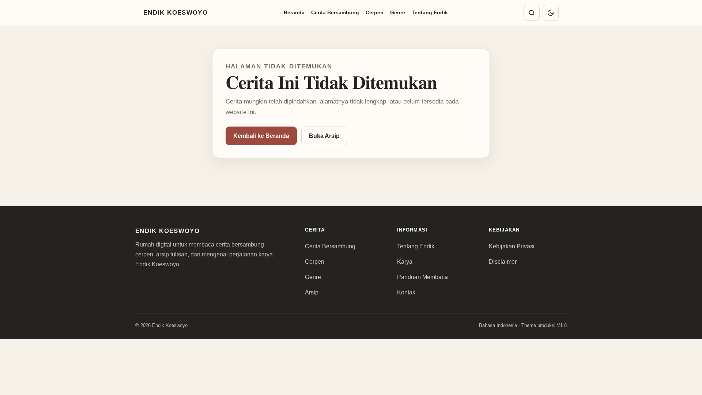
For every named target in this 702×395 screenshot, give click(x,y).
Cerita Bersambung (335, 12)
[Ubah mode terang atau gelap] (551, 13)
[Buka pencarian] (532, 13)
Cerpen (375, 12)
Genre (397, 12)
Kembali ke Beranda (261, 136)
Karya (404, 262)
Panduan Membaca (422, 277)
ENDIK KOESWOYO (175, 12)
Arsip (311, 292)
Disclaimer (503, 262)
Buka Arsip (324, 136)
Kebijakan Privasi (512, 246)
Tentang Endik (430, 12)
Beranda (294, 12)
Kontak (406, 292)
